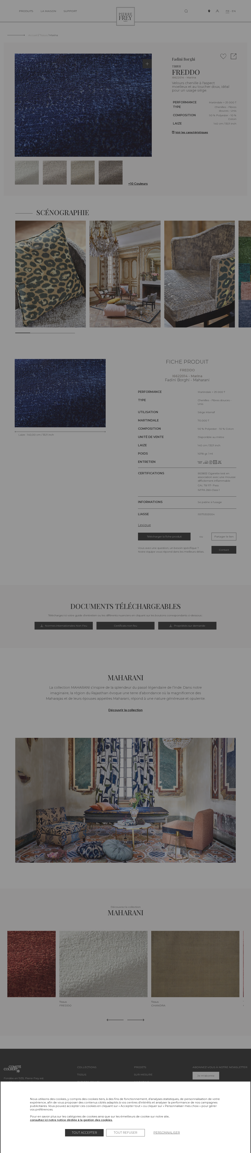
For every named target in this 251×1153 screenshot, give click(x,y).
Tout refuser (125, 1132)
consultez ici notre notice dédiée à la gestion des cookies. (71, 1120)
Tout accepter (84, 1132)
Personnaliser (166, 1132)
